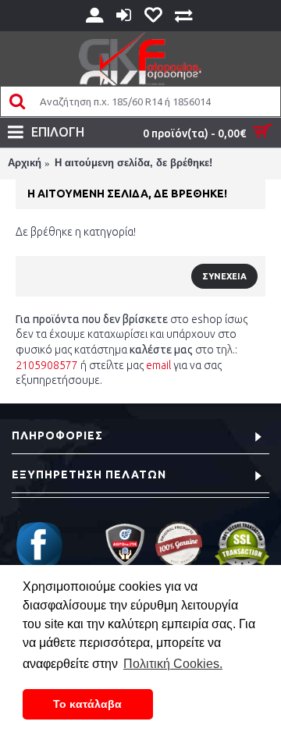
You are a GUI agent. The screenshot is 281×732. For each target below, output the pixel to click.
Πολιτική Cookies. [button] (172, 663)
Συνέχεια (224, 276)
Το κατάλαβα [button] (87, 704)
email (158, 365)
